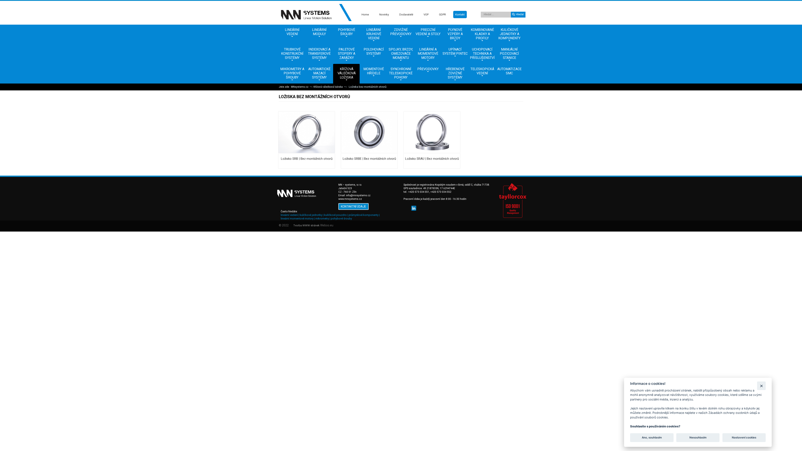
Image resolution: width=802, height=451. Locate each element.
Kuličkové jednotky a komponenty (509, 34)
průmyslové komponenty (363, 215)
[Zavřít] (761, 385)
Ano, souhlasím (652, 437)
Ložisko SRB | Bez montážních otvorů (306, 159)
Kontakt (460, 14)
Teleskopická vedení (482, 71)
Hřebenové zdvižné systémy (455, 73)
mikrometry (322, 218)
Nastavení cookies (744, 437)
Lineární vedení (292, 32)
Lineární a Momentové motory (428, 53)
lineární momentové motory (297, 218)
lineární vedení (289, 215)
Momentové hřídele (373, 71)
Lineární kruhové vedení (373, 34)
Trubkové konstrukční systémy (292, 53)
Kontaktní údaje (353, 206)
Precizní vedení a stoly (428, 32)
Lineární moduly (319, 32)
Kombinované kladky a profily (482, 34)
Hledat (520, 14)
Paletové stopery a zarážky (346, 53)
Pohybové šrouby (346, 32)
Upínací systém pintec (455, 51)
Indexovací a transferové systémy (319, 53)
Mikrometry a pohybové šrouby (292, 73)
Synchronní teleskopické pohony (400, 73)
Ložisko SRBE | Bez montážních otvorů (369, 159)
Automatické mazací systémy (319, 73)
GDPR (442, 14)
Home (365, 14)
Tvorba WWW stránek (306, 225)
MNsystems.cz (299, 86)
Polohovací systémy (374, 51)
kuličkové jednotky (311, 215)
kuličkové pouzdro (335, 215)
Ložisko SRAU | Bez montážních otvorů (432, 159)
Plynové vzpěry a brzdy (455, 34)
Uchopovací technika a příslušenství (482, 53)
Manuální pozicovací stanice (509, 53)
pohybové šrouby (341, 218)
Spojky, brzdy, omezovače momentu (401, 53)
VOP (426, 14)
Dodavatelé (406, 14)
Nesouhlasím (697, 437)
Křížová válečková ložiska (347, 73)
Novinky (384, 14)
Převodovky (428, 69)
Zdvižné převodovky (400, 32)
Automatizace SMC (509, 71)
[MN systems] (315, 13)
